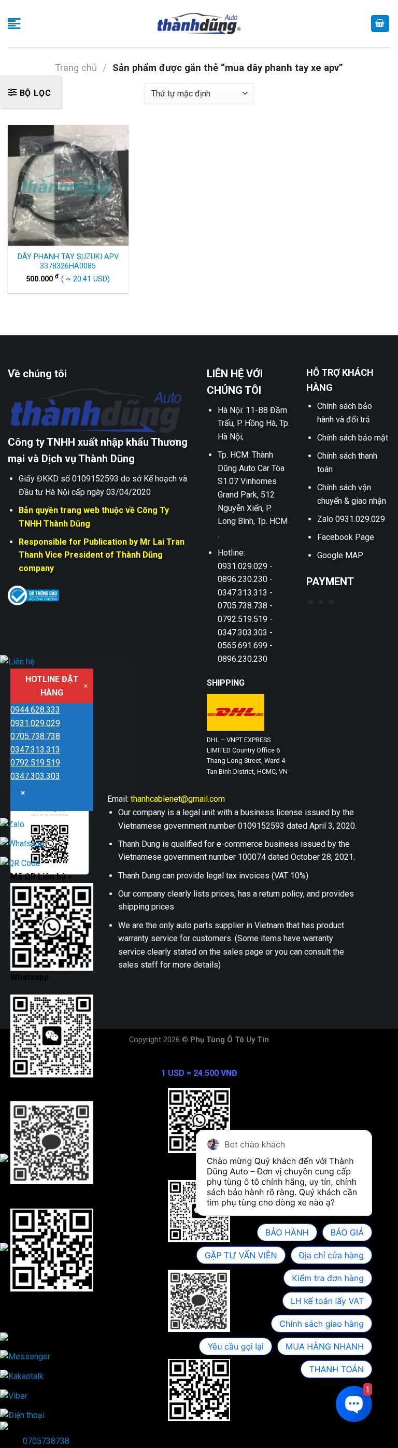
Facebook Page (345, 537)
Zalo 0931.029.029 (351, 519)
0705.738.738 (35, 736)
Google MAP (340, 555)
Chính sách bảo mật (352, 438)
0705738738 (46, 1441)
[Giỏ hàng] (380, 23)
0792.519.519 (35, 763)
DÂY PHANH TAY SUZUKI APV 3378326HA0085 (68, 261)
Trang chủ (76, 67)
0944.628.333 (35, 710)
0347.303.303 (35, 776)
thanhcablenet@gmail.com (178, 799)
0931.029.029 (35, 723)
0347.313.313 (35, 750)
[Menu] (14, 23)
